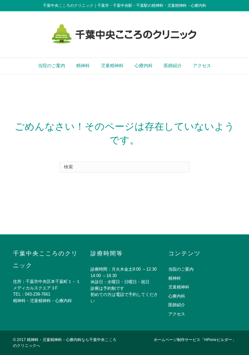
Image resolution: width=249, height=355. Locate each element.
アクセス (202, 65)
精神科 (83, 65)
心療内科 (144, 65)
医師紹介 (173, 65)
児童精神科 (112, 65)
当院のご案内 (51, 65)
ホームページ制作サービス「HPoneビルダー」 (195, 339)
